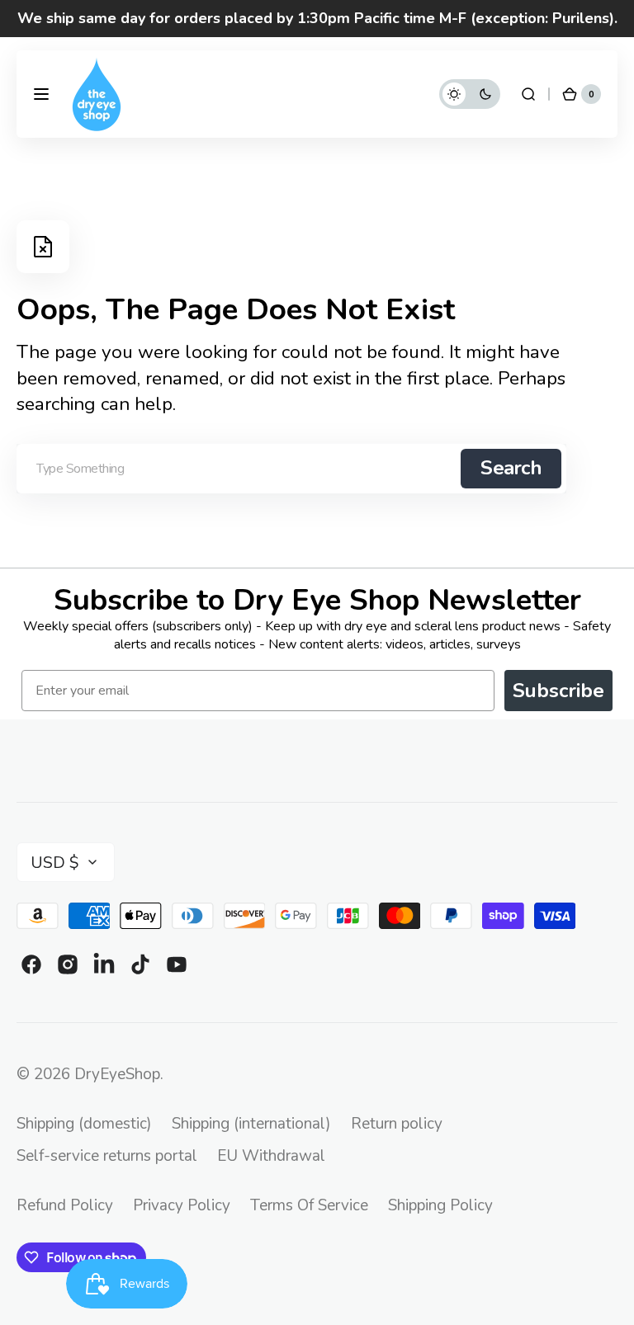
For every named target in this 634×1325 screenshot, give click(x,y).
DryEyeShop (117, 1074)
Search (511, 468)
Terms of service (309, 1205)
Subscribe (558, 690)
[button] (41, 94)
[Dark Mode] (469, 94)
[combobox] (291, 468)
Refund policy (65, 1205)
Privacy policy (181, 1205)
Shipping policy (440, 1205)
